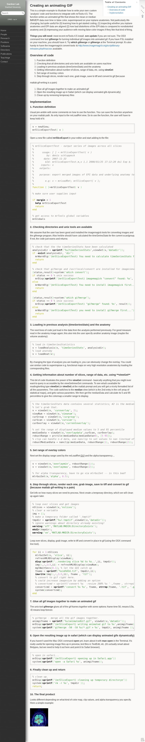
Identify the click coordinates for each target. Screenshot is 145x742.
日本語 (10, 19)
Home (3, 30)
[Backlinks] (142, 7)
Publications (6, 54)
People (4, 34)
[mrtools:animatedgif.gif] (39, 717)
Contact (4, 62)
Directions (5, 50)
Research (5, 38)
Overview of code (117, 10)
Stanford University (13, 7)
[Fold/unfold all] (142, 11)
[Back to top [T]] (142, 16)
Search (23, 13)
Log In (15, 19)
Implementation (116, 13)
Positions (5, 42)
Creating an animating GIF (119, 7)
